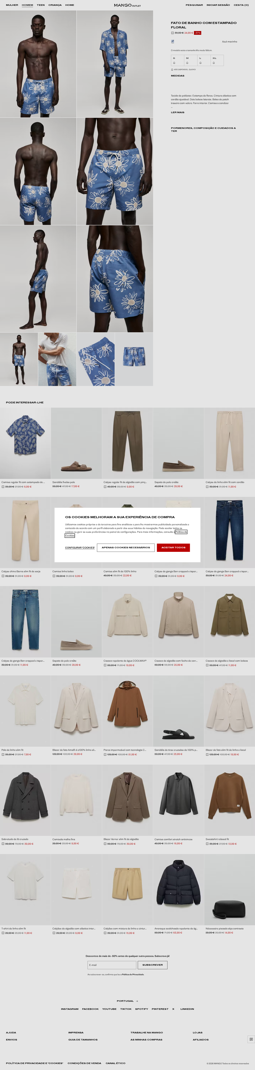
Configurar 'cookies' (80, 547)
